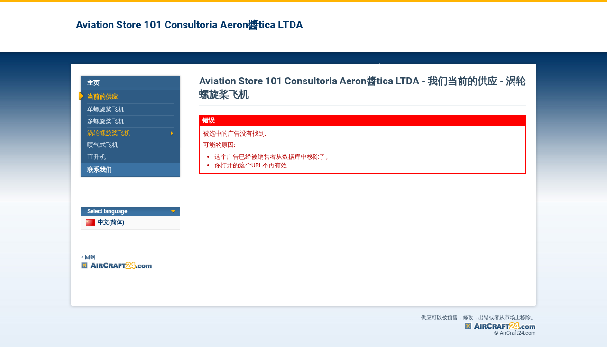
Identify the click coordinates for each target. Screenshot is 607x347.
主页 (93, 82)
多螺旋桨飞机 (105, 121)
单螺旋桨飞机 (105, 109)
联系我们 (99, 169)
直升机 (96, 156)
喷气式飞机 (102, 144)
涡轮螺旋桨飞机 (108, 133)
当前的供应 (102, 96)
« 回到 (88, 257)
